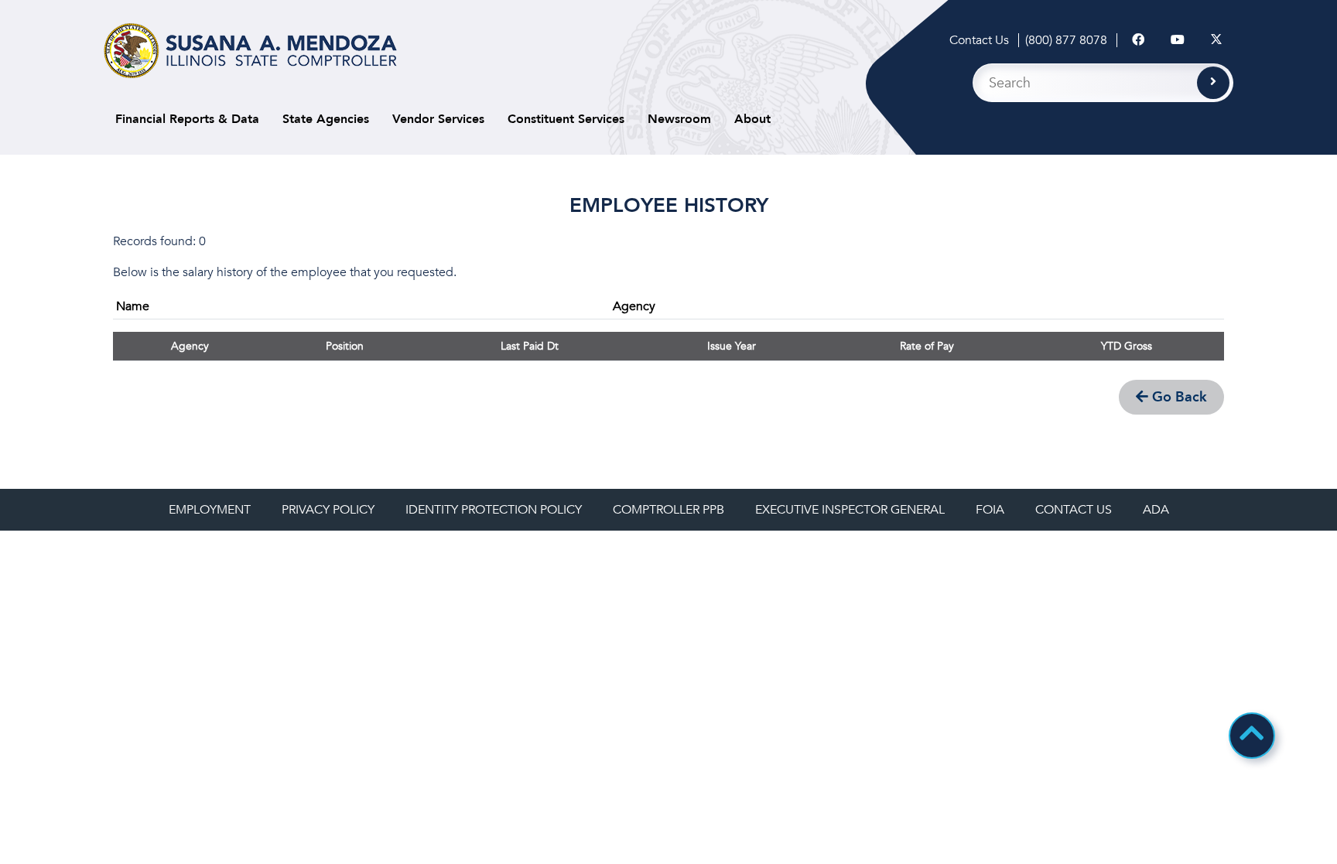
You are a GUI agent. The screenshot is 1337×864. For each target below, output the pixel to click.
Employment (210, 509)
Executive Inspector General (850, 509)
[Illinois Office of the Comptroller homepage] (250, 50)
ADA (1156, 509)
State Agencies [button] (325, 119)
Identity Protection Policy (493, 509)
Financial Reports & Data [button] (187, 119)
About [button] (752, 119)
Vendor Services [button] (438, 119)
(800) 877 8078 (1066, 40)
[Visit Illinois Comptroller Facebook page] (1138, 40)
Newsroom (679, 119)
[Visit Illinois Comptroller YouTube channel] (1177, 40)
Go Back (1177, 397)
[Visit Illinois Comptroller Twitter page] (1216, 40)
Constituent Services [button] (566, 119)
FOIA (990, 509)
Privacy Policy (328, 509)
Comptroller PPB (668, 509)
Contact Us (979, 40)
